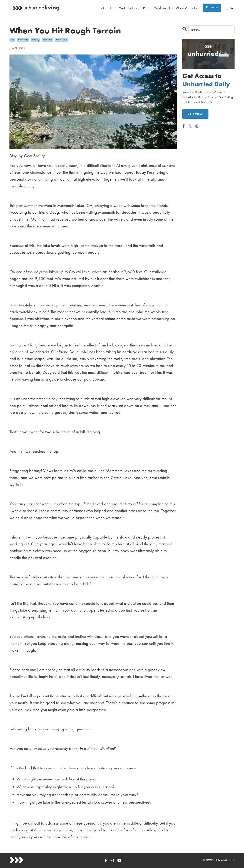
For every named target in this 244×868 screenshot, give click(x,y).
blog (12, 40)
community (23, 40)
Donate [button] (212, 7)
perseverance (61, 40)
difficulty (35, 40)
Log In (228, 8)
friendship (47, 40)
